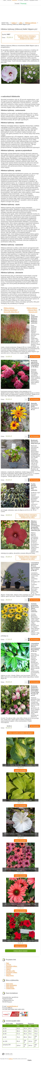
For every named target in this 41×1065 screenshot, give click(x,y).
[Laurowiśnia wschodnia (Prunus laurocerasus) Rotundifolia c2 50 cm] (15, 657)
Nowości (8, 967)
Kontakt (17, 3)
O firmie (8, 964)
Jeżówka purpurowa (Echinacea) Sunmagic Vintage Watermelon (20, 904)
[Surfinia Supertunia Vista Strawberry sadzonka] (20, 927)
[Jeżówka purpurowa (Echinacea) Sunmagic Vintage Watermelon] (20, 892)
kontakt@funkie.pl (12, 1006)
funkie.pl (11, 1058)
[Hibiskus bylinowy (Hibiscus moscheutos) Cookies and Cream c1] (20, 822)
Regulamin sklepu (11, 966)
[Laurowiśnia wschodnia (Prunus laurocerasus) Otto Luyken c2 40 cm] (15, 576)
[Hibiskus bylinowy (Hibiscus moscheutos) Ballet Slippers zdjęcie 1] (10, 79)
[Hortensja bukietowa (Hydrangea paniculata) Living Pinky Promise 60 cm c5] (15, 700)
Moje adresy (10, 987)
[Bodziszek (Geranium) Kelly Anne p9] (15, 454)
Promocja (23, 3)
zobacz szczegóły (20, 770)
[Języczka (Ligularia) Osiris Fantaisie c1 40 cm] (15, 417)
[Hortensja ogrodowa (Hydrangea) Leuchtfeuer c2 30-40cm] (15, 374)
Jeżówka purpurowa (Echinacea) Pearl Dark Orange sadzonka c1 (20, 869)
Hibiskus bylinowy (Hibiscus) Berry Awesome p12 (32, 310)
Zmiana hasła (10, 988)
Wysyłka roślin (10, 971)
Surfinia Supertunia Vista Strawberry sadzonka (20, 940)
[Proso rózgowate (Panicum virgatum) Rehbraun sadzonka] (15, 329)
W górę (29, 1060)
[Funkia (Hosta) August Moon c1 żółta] (20, 787)
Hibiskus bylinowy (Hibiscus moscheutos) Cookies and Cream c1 (20, 834)
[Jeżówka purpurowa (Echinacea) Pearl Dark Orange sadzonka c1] (20, 857)
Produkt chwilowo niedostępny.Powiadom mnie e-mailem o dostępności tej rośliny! (27, 37)
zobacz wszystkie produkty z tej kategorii (20, 733)
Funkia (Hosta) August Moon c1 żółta (20, 800)
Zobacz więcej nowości (20, 951)
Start (7, 963)
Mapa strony (10, 975)
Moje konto (9, 983)
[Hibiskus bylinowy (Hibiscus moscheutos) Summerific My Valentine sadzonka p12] (15, 535)
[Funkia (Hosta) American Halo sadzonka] (15, 495)
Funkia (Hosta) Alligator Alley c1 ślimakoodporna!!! (20, 765)
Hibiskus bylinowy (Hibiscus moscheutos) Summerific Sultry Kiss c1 (11, 310)
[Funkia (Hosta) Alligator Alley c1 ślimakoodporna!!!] (20, 752)
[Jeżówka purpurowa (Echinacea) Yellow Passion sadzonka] (15, 617)
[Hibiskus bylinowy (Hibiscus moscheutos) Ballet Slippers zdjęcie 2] (30, 79)
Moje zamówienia (11, 985)
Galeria (8, 969)
